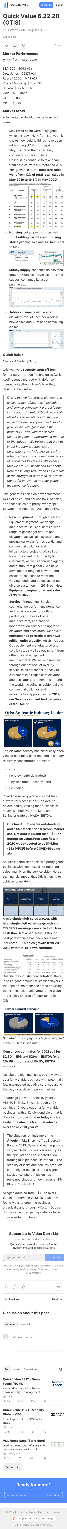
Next (55, 1299)
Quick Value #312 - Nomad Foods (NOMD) (23, 1381)
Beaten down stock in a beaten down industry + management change (22, 1390)
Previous (14, 1299)
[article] (33, 1390)
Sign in (59, 5)
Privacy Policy (33, 1272)
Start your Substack (26, 1518)
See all (10, 1467)
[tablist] (18, 1324)
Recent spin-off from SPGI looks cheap (22, 1420)
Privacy (32, 1512)
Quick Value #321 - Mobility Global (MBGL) (23, 1412)
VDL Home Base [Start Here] (24, 1441)
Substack (19, 1524)
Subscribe (46, 5)
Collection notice (54, 1512)
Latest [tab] (16, 1369)
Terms (41, 1512)
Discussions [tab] (30, 1369)
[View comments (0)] (15, 45)
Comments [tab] (11, 1324)
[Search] (60, 1369)
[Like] (6, 45)
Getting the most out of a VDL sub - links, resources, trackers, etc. (24, 1447)
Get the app (48, 1518)
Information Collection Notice (40, 1269)
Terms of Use (51, 1265)
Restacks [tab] (26, 1324)
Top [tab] (7, 1369)
